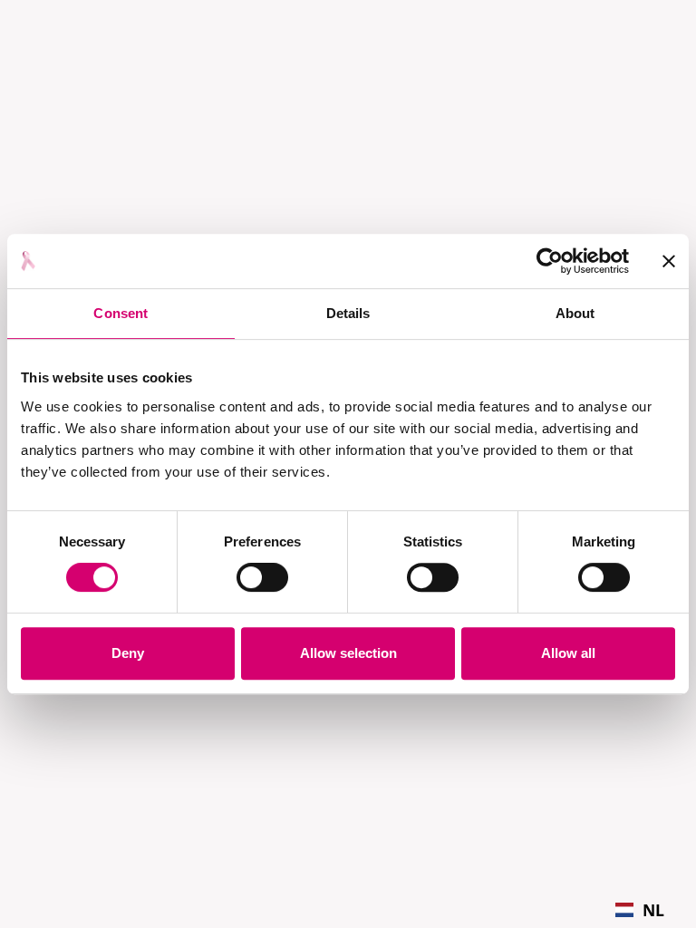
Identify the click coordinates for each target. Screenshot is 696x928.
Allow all (568, 653)
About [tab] (575, 313)
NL (653, 910)
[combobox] (640, 910)
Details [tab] (348, 313)
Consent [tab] (120, 313)
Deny (127, 653)
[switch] (262, 577)
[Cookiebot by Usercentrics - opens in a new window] (549, 261)
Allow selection (348, 653)
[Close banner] (668, 261)
